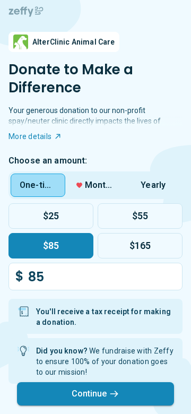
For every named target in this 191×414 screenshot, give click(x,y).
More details (29, 136)
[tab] (38, 185)
